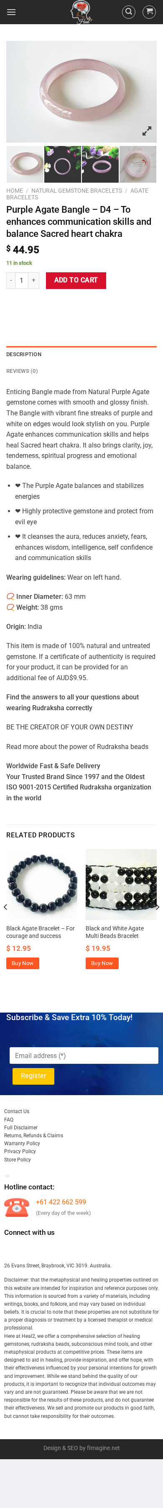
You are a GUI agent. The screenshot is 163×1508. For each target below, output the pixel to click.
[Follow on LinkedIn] (72, 1249)
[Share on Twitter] (44, 305)
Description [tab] (23, 354)
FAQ (8, 1120)
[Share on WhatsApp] (14, 305)
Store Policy (17, 1160)
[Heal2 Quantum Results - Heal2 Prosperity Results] (81, 12)
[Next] (157, 923)
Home (14, 190)
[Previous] (6, 923)
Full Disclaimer (21, 1128)
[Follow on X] (57, 1249)
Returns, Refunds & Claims (33, 1136)
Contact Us (16, 1111)
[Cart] (149, 12)
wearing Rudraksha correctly (49, 708)
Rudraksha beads (122, 747)
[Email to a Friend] (59, 305)
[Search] (128, 12)
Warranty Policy (22, 1143)
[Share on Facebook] (29, 305)
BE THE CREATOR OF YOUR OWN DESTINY (69, 727)
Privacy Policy (20, 1151)
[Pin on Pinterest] (74, 305)
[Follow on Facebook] (11, 1249)
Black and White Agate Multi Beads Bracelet (115, 932)
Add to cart (76, 280)
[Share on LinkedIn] (89, 305)
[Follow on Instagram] (26, 1249)
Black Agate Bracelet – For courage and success (40, 932)
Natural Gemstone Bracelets (76, 190)
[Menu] (11, 12)
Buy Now (23, 963)
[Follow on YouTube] (87, 1249)
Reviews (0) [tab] (22, 371)
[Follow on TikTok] (41, 1249)
